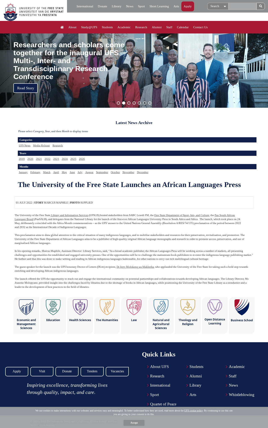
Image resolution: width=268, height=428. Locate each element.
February (35, 172)
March (46, 172)
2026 (82, 158)
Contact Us (200, 27)
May (64, 172)
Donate (102, 6)
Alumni (157, 27)
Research (141, 27)
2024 (65, 158)
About (72, 27)
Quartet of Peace (163, 404)
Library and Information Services (69, 215)
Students (107, 27)
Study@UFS (89, 27)
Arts (176, 6)
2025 (73, 158)
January (23, 172)
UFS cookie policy (193, 410)
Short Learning (159, 6)
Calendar (183, 27)
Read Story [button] (25, 88)
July (80, 172)
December (142, 172)
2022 (47, 158)
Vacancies (117, 371)
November (128, 172)
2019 (22, 158)
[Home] (62, 27)
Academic (124, 27)
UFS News (24, 145)
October (115, 172)
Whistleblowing (241, 394)
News (129, 6)
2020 (30, 158)
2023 (56, 158)
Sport (141, 6)
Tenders (92, 371)
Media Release (41, 145)
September (102, 172)
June (72, 172)
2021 (39, 158)
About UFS (159, 366)
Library (116, 6)
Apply (188, 6)
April (56, 172)
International (85, 6)
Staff (169, 27)
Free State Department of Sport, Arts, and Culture (181, 215)
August (89, 172)
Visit (42, 371)
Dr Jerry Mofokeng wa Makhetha (135, 266)
